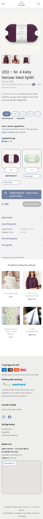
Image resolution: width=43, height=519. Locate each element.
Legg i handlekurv (32, 204)
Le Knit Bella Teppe (11, 293)
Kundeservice (7, 429)
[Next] (37, 33)
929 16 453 (12, 458)
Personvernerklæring (10, 435)
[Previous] (5, 33)
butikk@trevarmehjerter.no (12, 455)
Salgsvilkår (5, 432)
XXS (6, 114)
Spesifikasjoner (9, 224)
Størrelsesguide (9, 238)
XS (15, 114)
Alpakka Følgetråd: (9, 132)
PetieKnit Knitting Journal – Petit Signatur (10, 331)
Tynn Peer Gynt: (8, 129)
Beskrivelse (7, 217)
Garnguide (7, 245)
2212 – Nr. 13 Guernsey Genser (32, 294)
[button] (11, 158)
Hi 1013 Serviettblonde (32, 330)
